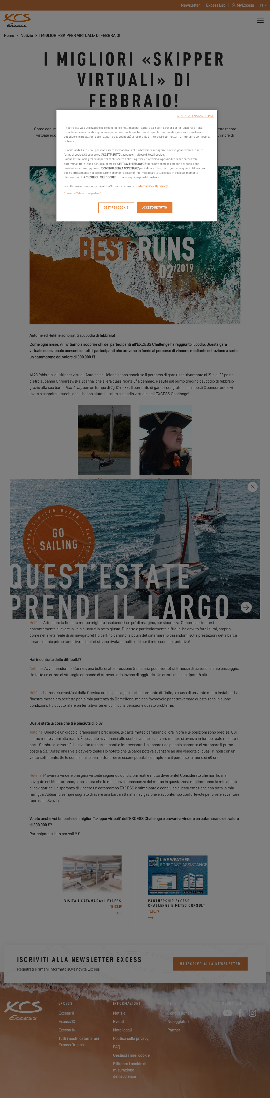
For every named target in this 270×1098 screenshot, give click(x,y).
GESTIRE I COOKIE (116, 207)
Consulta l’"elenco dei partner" (82, 193)
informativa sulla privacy (153, 186)
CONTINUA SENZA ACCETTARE (195, 116)
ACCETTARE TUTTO (154, 207)
